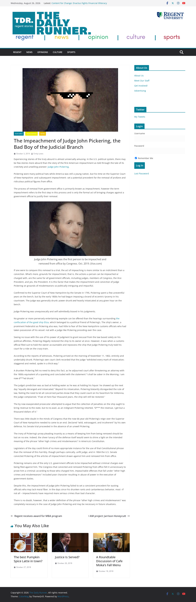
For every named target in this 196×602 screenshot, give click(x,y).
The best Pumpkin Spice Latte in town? (28, 559)
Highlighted (31, 134)
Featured (19, 134)
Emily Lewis (38, 153)
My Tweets (139, 116)
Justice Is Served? (67, 557)
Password (139, 145)
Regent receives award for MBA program (38, 516)
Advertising (140, 90)
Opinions (42, 52)
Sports (71, 52)
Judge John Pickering (58, 166)
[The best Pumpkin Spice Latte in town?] (29, 535)
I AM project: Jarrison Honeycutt (107, 516)
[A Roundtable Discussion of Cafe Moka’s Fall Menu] (111, 535)
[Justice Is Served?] (70, 535)
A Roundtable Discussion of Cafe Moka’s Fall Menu (109, 561)
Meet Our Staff (141, 80)
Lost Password (141, 173)
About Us (139, 75)
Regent (17, 52)
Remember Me (145, 158)
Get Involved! (141, 85)
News (29, 52)
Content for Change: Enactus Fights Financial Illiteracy (79, 3)
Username (139, 133)
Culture (57, 52)
